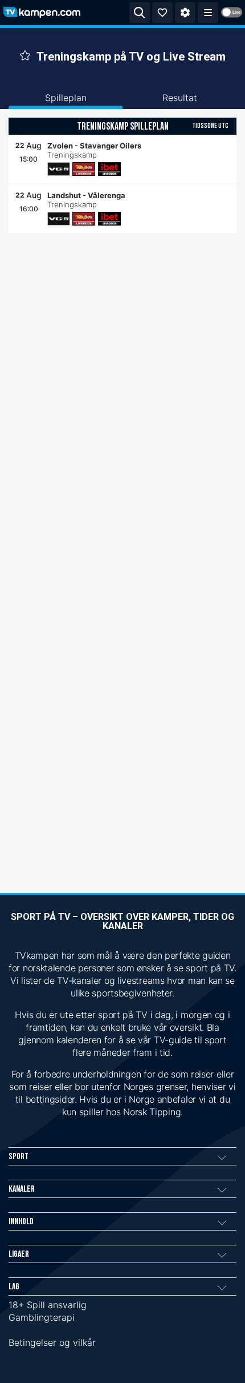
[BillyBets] (84, 169)
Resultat (179, 97)
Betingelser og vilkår (52, 1342)
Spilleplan (66, 97)
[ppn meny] (208, 12)
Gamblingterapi (42, 1317)
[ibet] (109, 169)
